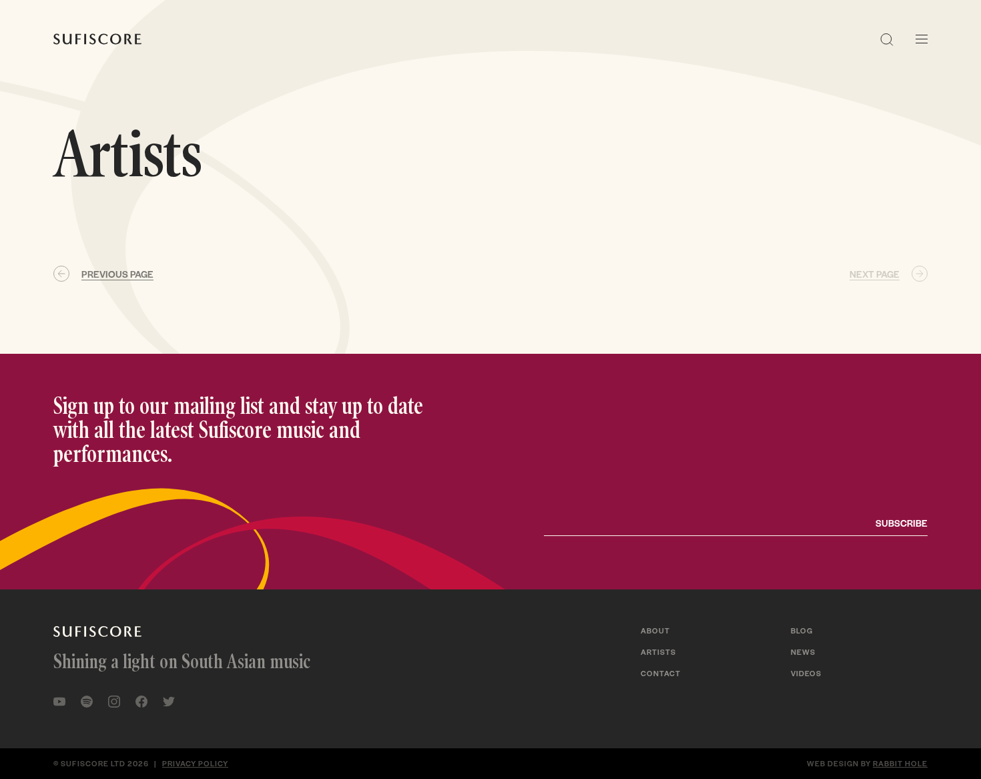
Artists (658, 651)
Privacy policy (195, 763)
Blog (802, 630)
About (655, 630)
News (803, 651)
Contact (661, 673)
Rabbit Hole (900, 763)
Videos (806, 673)
